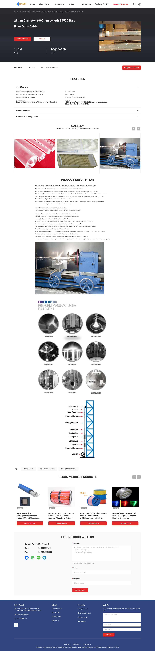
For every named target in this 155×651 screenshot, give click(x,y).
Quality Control (56, 616)
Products (23, 11)
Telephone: (77, 579)
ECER (117, 647)
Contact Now (80, 590)
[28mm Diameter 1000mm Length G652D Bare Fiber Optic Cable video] (131, 153)
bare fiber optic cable (47, 469)
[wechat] (38, 558)
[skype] (44, 558)
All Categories (82, 621)
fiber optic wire (29, 469)
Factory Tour (55, 612)
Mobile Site (76, 644)
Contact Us (55, 620)
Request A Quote (131, 67)
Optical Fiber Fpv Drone (58, 513)
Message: (76, 543)
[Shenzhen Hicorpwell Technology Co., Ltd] (21, 4)
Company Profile (56, 608)
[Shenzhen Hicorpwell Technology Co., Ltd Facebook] (16, 625)
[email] (27, 558)
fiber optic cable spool (68, 469)
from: (75, 568)
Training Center (102, 4)
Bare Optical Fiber (34, 11)
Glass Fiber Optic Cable (84, 613)
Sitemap (66, 644)
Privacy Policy (87, 644)
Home (16, 11)
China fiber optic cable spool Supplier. (46, 647)
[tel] (50, 558)
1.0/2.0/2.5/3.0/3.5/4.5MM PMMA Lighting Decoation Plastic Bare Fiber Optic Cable (125, 515)
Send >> (108, 634)
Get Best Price (22, 39)
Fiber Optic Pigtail (82, 617)
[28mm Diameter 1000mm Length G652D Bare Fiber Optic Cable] (120, 36)
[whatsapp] (32, 558)
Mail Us (42, 39)
